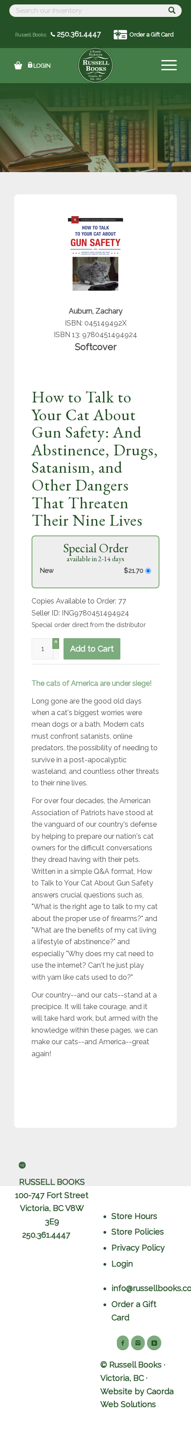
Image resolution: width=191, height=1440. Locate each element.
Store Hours (134, 1216)
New (47, 570)
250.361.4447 (78, 34)
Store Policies (137, 1231)
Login (42, 65)
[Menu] (164, 65)
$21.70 (134, 570)
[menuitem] (164, 65)
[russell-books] (95, 65)
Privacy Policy (138, 1247)
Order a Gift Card (152, 34)
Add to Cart (92, 648)
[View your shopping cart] (18, 65)
